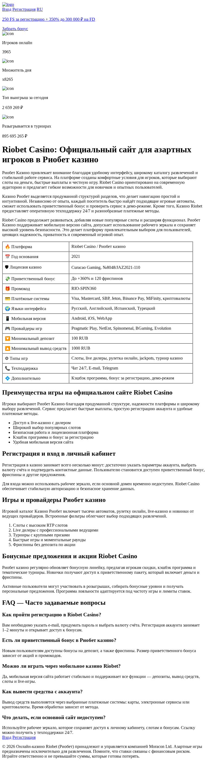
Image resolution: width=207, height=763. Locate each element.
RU (40, 9)
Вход (6, 9)
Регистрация (24, 9)
